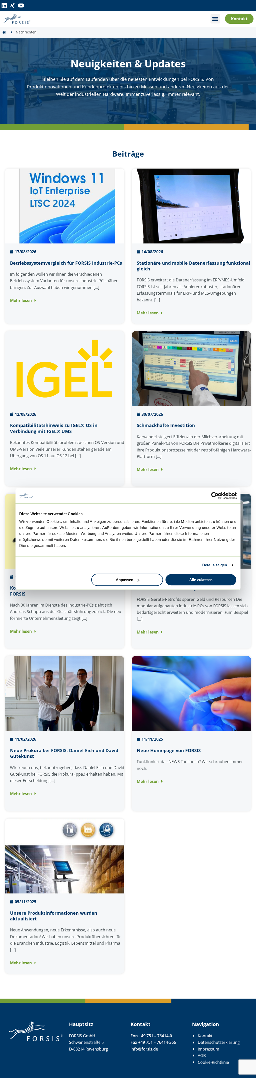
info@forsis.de (144, 1049)
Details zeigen (214, 565)
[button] (215, 19)
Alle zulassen (200, 580)
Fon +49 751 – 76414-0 (151, 1036)
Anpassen (124, 580)
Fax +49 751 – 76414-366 (153, 1042)
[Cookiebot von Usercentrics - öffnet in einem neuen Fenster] (215, 495)
